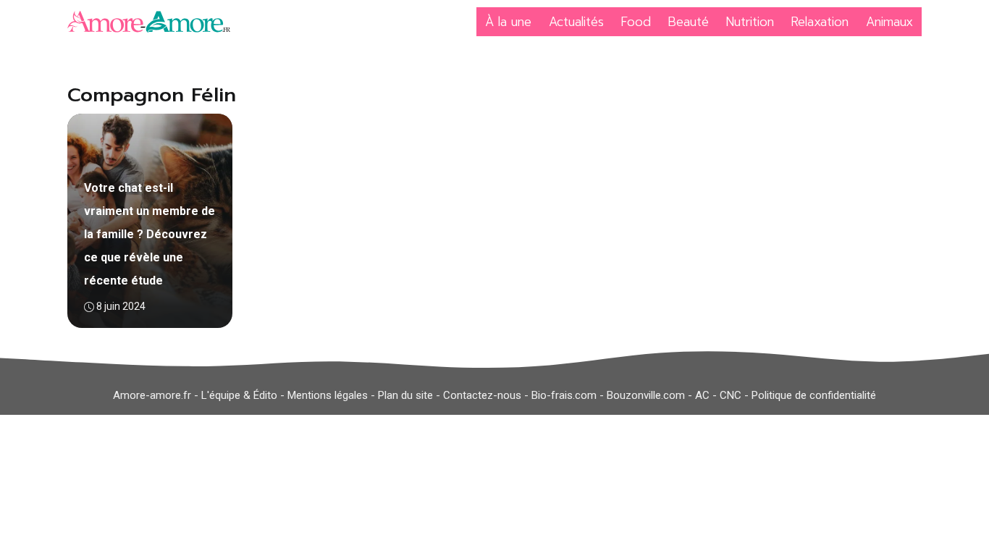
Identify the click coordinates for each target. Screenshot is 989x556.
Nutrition (750, 21)
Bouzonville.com (646, 395)
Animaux (889, 21)
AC (702, 395)
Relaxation (820, 21)
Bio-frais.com (564, 395)
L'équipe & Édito (239, 395)
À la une (508, 21)
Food (636, 21)
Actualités (576, 21)
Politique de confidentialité (814, 395)
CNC (730, 395)
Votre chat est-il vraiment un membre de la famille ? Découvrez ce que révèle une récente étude (149, 234)
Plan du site (405, 395)
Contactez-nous (482, 395)
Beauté (688, 21)
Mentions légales (327, 395)
